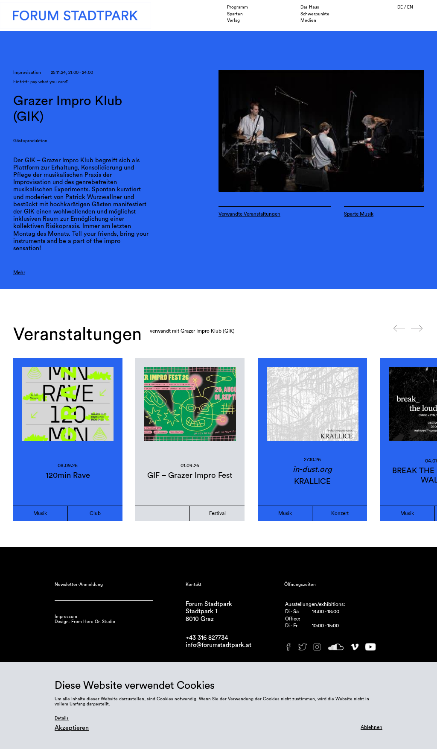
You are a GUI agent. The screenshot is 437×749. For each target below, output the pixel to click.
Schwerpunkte (314, 14)
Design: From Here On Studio (85, 622)
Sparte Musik (358, 214)
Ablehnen (371, 727)
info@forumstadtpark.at (218, 645)
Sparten (235, 14)
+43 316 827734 (207, 638)
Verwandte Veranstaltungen (249, 214)
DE (400, 7)
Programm (237, 7)
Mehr (19, 272)
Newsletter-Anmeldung (79, 584)
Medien (308, 20)
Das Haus (309, 7)
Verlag (233, 20)
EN (410, 7)
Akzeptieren (72, 728)
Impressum (66, 616)
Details (62, 718)
